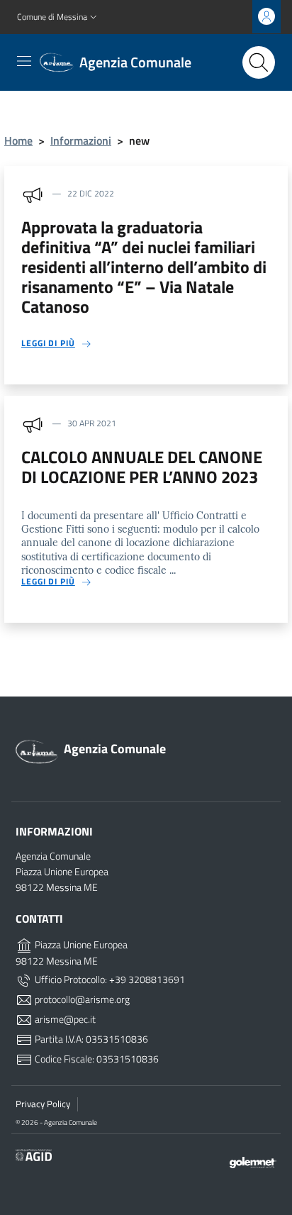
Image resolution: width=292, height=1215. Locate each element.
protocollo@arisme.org (81, 999)
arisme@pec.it (64, 1019)
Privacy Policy (43, 1104)
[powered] (253, 1161)
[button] (58, 17)
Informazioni (80, 140)
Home (18, 140)
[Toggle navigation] (24, 61)
